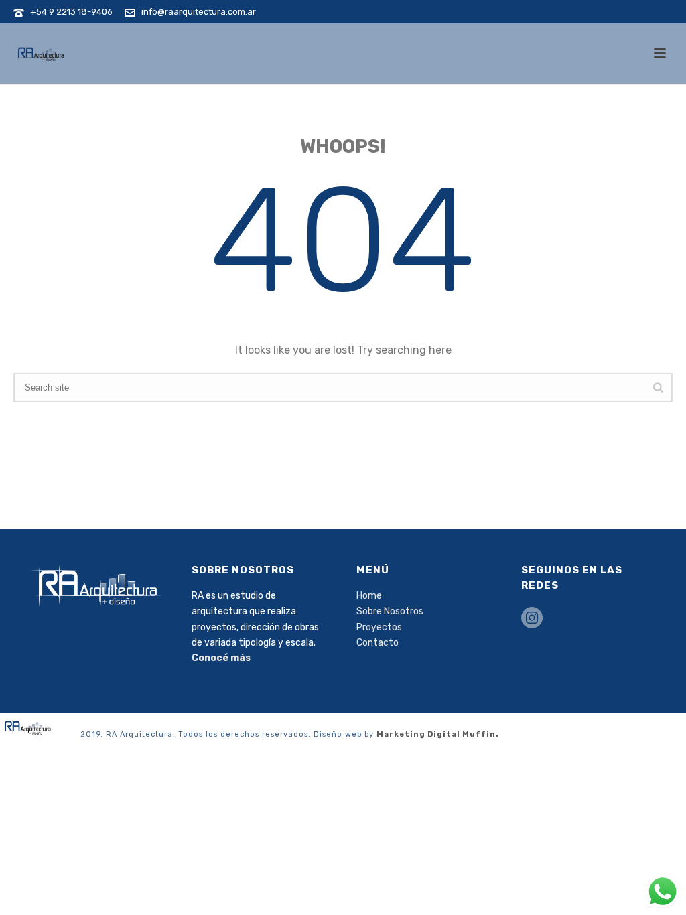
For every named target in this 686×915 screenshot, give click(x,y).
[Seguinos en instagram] (532, 618)
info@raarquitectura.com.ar (198, 12)
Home (369, 596)
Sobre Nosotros (389, 611)
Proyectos (379, 627)
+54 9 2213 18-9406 (71, 12)
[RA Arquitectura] (27, 727)
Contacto (377, 642)
